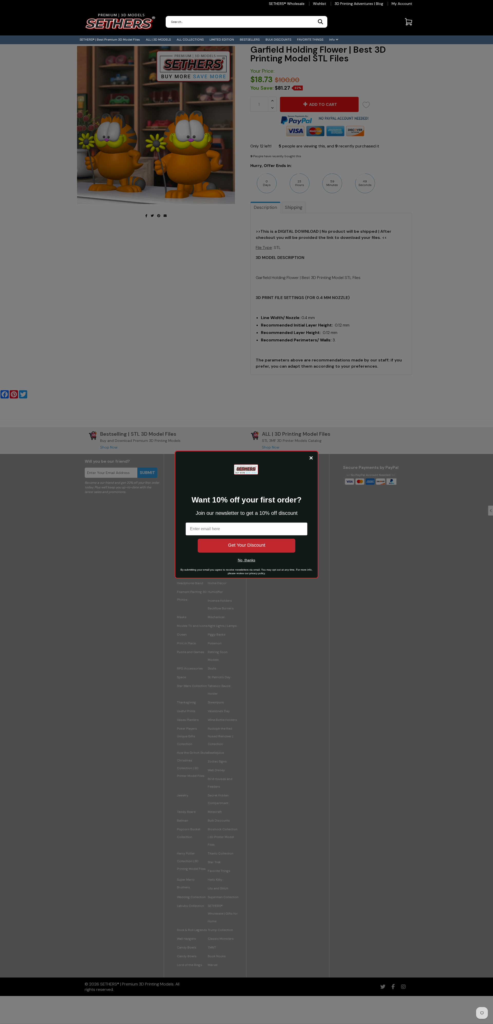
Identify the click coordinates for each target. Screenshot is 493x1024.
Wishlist (319, 3)
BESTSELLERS (250, 40)
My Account (402, 3)
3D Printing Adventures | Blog (359, 3)
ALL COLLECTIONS (190, 40)
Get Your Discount (246, 545)
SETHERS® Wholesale (287, 3)
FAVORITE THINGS (310, 40)
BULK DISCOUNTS (278, 40)
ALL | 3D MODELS (158, 40)
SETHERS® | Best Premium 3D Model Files (110, 40)
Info (332, 40)
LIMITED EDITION (222, 40)
